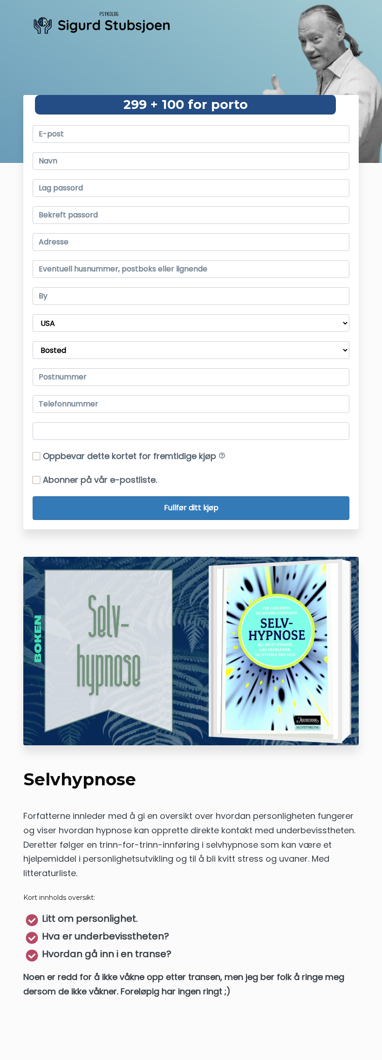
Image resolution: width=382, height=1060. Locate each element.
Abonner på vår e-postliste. (100, 480)
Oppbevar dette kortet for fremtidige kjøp (134, 456)
